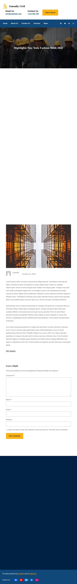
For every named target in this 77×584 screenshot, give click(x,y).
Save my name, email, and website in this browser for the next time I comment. (38, 430)
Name (9, 400)
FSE (7, 351)
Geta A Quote (50, 12)
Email (8, 410)
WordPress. (32, 574)
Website (9, 420)
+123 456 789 (33, 14)
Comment (10, 375)
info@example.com (14, 14)
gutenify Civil (17, 6)
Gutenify (13, 351)
